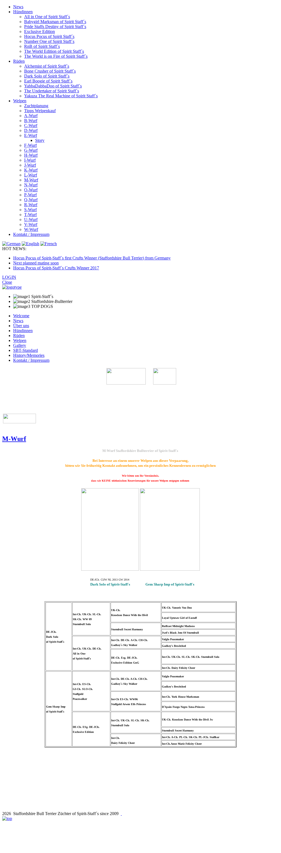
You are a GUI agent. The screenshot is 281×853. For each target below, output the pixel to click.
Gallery (19, 345)
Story (39, 140)
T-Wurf (30, 214)
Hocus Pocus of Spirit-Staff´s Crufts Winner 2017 (56, 268)
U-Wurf (31, 219)
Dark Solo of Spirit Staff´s (46, 76)
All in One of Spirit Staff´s (47, 16)
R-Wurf (30, 204)
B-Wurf (30, 120)
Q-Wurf (31, 199)
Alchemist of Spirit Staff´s (46, 66)
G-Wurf (31, 150)
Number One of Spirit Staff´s (49, 41)
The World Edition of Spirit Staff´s (54, 51)
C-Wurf (30, 125)
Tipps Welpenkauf (40, 110)
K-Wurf (31, 170)
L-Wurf (30, 175)
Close (7, 282)
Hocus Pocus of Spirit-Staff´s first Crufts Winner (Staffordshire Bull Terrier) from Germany (92, 258)
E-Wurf (30, 135)
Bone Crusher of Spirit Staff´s (50, 71)
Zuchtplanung (36, 105)
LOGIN (9, 277)
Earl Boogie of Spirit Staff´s (48, 81)
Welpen (19, 100)
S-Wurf (30, 209)
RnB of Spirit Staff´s (42, 46)
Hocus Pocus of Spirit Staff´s (49, 36)
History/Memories (28, 355)
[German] (11, 243)
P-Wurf (30, 194)
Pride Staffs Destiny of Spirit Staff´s (55, 26)
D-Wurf (31, 130)
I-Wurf (30, 160)
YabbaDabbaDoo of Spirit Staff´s (53, 86)
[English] (30, 243)
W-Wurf (31, 229)
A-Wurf (31, 115)
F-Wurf (30, 145)
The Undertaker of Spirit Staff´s (51, 91)
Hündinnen (23, 11)
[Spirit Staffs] (121, 813)
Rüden (19, 61)
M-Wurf (31, 180)
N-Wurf (31, 185)
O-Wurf (31, 189)
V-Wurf (30, 224)
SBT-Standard (25, 350)
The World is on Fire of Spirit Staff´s (56, 56)
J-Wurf (30, 165)
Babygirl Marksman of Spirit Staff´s (55, 21)
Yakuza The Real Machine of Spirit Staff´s (61, 95)
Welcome (21, 315)
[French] (48, 243)
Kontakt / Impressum (31, 234)
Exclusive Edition (39, 31)
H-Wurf (31, 155)
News (18, 6)
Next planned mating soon (36, 263)
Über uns (21, 325)
